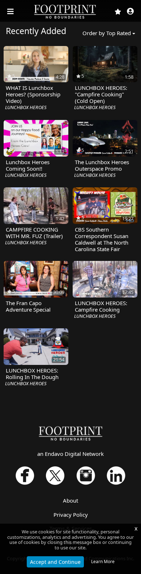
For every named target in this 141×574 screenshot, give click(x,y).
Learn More (103, 561)
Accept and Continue (55, 561)
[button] (130, 12)
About (70, 500)
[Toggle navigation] (11, 12)
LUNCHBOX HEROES (26, 107)
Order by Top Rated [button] (106, 33)
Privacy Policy (71, 514)
